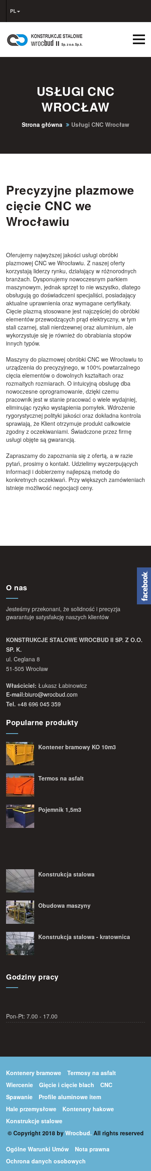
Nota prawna (92, 1149)
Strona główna (42, 124)
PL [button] (13, 10)
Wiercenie (19, 1085)
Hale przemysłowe (31, 1109)
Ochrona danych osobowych (46, 1161)
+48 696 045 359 (39, 704)
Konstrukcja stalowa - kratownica (84, 937)
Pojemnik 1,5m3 (59, 809)
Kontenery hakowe (88, 1109)
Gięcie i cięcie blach (66, 1085)
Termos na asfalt (61, 778)
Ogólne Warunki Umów (37, 1149)
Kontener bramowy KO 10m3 (77, 747)
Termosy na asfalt (91, 1073)
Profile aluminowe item (70, 1097)
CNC (106, 1085)
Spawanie (19, 1097)
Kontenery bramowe (33, 1073)
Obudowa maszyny (64, 905)
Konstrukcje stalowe (34, 1121)
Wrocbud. (78, 1133)
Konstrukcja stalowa (66, 874)
